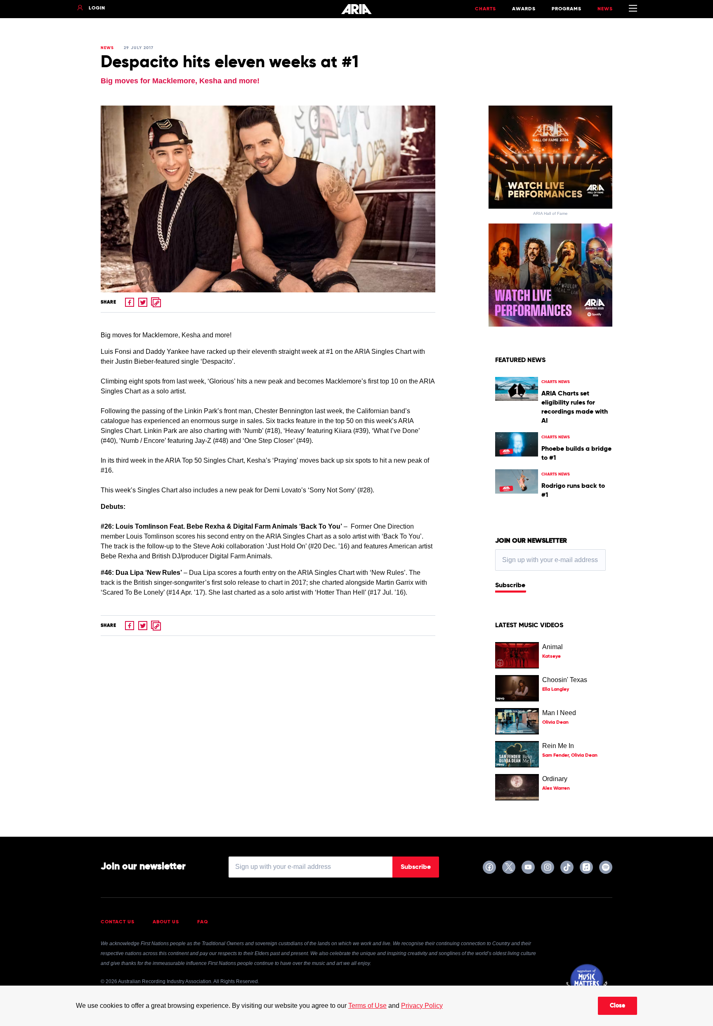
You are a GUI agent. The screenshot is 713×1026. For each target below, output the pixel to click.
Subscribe (510, 585)
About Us (166, 922)
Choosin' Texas (564, 679)
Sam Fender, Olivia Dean (569, 755)
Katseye (551, 656)
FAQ (202, 922)
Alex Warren (556, 788)
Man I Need (559, 712)
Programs (566, 9)
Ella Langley (555, 689)
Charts (485, 9)
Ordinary (554, 778)
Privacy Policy (422, 1005)
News (605, 9)
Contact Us (118, 922)
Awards (524, 9)
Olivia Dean (555, 722)
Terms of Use (367, 1005)
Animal (552, 646)
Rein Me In (558, 745)
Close (617, 1006)
